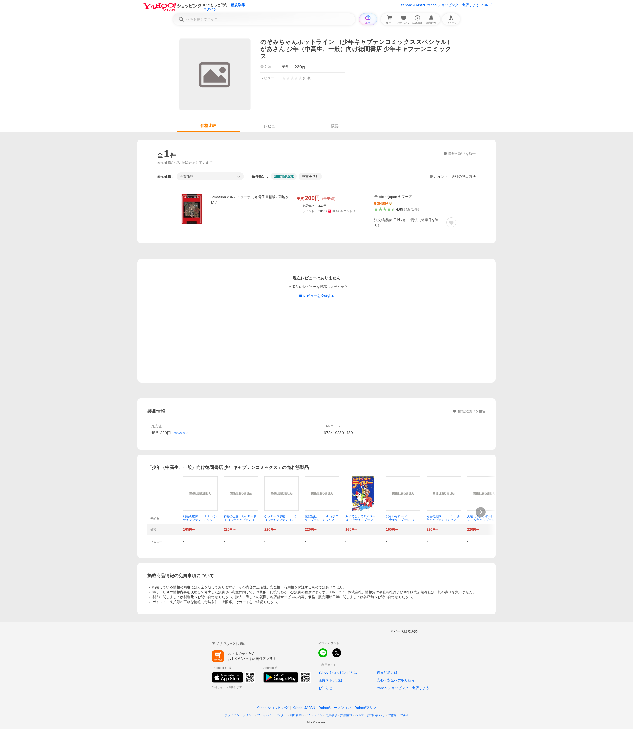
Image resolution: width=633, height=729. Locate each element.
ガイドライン (313, 715)
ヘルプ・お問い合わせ (370, 715)
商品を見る (181, 433)
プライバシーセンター (272, 715)
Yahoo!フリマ (365, 708)
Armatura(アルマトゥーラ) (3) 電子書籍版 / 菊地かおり (249, 199)
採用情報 (346, 715)
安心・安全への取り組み (396, 680)
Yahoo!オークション (335, 708)
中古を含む (310, 176)
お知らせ (325, 688)
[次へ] (481, 512)
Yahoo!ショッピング (272, 708)
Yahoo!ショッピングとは (337, 672)
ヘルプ (486, 5)
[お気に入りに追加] (451, 222)
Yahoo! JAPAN (413, 5)
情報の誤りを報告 (472, 411)
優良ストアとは (330, 680)
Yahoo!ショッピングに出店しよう (453, 5)
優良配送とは (387, 672)
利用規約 (296, 715)
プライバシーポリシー (239, 715)
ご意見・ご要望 (398, 715)
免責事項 (331, 715)
